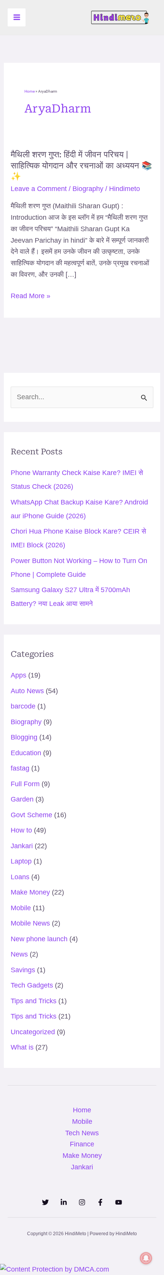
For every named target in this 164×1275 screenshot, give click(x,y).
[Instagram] (82, 1202)
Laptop (21, 861)
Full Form (25, 784)
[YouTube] (118, 1202)
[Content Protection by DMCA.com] (54, 1269)
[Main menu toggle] (17, 17)
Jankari (22, 846)
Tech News (82, 1133)
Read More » (30, 296)
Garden (22, 799)
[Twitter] (45, 1202)
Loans (20, 877)
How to (21, 830)
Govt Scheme (31, 815)
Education (26, 753)
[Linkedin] (63, 1202)
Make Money (30, 892)
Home (29, 91)
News (19, 954)
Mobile (21, 908)
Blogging (24, 737)
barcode (23, 706)
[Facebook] (100, 1202)
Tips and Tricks (33, 1001)
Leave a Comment (39, 189)
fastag (20, 768)
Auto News (27, 691)
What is (22, 1047)
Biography (87, 189)
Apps (18, 675)
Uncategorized (33, 1032)
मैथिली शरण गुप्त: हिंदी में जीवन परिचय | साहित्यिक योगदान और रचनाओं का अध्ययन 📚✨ (81, 165)
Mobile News (30, 923)
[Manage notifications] (146, 1258)
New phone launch (39, 939)
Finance (82, 1144)
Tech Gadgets (32, 985)
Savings (23, 970)
